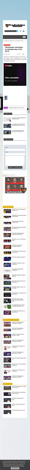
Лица (15, 107)
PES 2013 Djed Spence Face (18, 410)
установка (10, 107)
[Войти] (20, 31)
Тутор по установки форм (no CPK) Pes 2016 (19, 118)
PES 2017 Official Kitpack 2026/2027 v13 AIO (18, 353)
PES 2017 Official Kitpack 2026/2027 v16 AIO (18, 323)
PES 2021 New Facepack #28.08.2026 (17, 222)
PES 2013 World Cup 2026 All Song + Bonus (18, 393)
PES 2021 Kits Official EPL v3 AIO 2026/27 (18, 311)
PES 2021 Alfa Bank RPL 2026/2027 (17, 270)
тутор (22, 107)
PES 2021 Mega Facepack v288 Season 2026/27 (18, 234)
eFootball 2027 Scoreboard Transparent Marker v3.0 (18, 305)
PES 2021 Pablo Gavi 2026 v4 (18, 257)
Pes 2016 (19, 107)
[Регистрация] (23, 31)
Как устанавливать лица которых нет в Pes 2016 (18, 131)
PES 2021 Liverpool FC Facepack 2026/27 (17, 246)
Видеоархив (11, 40)
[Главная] (15, 27)
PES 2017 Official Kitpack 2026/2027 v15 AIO (18, 329)
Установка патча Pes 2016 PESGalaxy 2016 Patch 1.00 (18, 125)
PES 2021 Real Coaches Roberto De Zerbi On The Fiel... (18, 300)
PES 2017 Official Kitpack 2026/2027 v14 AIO (18, 341)
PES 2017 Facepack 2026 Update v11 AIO (18, 335)
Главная (6, 40)
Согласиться (15, 468)
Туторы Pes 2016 (19, 40)
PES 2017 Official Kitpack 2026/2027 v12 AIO (18, 376)
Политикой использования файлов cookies (14, 465)
